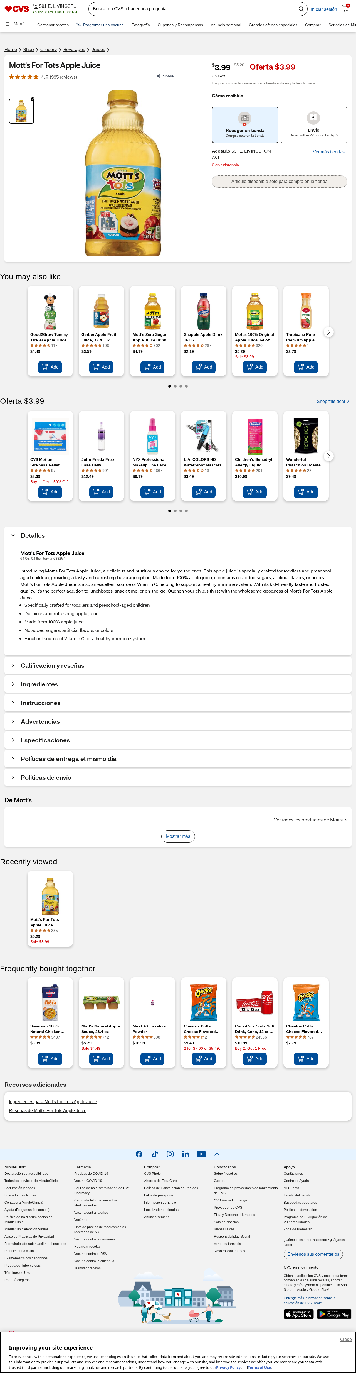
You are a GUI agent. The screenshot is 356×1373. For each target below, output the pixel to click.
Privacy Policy (228, 1367)
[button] (328, 152)
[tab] (21, 111)
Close (346, 1339)
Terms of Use (259, 1367)
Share (168, 76)
